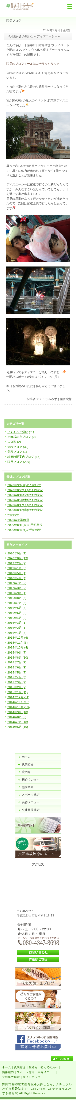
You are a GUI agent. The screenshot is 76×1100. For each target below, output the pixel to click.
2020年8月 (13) (17, 558)
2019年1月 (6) (16, 568)
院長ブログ (14, 461)
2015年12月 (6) (17, 637)
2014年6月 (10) (17, 727)
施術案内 (28, 787)
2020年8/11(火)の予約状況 (24, 524)
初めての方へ (30, 779)
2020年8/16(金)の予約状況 (25, 495)
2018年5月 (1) (16, 573)
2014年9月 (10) (17, 712)
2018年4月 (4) (16, 578)
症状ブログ (14, 447)
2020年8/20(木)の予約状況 (25, 500)
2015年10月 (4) (17, 647)
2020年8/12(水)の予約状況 (25, 510)
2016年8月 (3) (16, 598)
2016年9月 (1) (16, 593)
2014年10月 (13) (18, 707)
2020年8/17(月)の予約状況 (25, 505)
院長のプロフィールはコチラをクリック (33, 63)
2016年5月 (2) (16, 612)
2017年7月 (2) (16, 583)
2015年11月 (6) (17, 642)
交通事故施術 (30, 809)
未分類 (11, 442)
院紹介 (26, 772)
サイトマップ (32, 1077)
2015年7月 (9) (16, 662)
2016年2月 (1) (16, 627)
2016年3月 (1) (16, 622)
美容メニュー (30, 802)
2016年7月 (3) (16, 603)
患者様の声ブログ (19, 436)
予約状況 (13, 515)
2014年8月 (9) (16, 717)
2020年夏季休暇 (18, 520)
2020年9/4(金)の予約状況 (24, 485)
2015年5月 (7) (16, 672)
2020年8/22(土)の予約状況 (25, 490)
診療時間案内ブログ (20, 456)
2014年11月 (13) (18, 702)
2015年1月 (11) (17, 692)
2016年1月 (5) (16, 632)
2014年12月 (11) (18, 697)
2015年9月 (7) (16, 652)
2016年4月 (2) (16, 618)
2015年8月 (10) (17, 657)
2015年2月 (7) (16, 687)
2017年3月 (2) (16, 588)
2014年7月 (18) (17, 722)
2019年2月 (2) (16, 563)
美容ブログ (14, 451)
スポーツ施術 (30, 794)
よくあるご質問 (17, 432)
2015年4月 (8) (16, 677)
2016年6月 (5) (16, 607)
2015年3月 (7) (16, 682)
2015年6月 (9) (16, 667)
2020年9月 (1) (16, 553)
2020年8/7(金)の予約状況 (24, 530)
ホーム (26, 757)
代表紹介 (28, 764)
